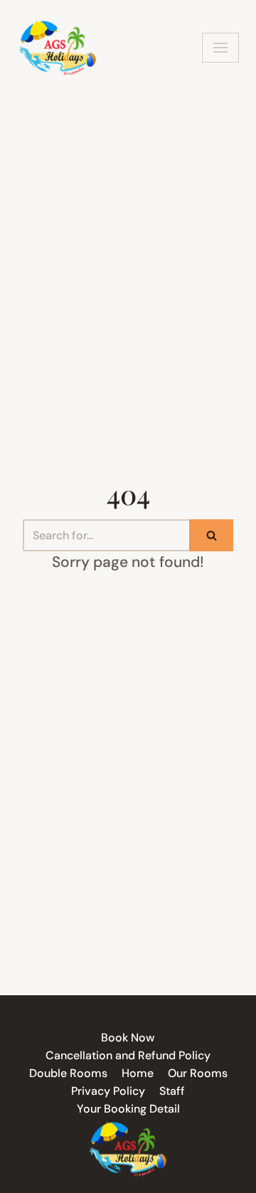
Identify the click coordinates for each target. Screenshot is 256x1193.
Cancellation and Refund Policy (128, 1055)
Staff (172, 1090)
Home (138, 1073)
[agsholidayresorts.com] (58, 47)
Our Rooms (198, 1073)
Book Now (128, 1037)
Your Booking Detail (128, 1108)
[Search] (211, 535)
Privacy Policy (108, 1090)
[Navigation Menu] (220, 48)
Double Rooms (68, 1073)
